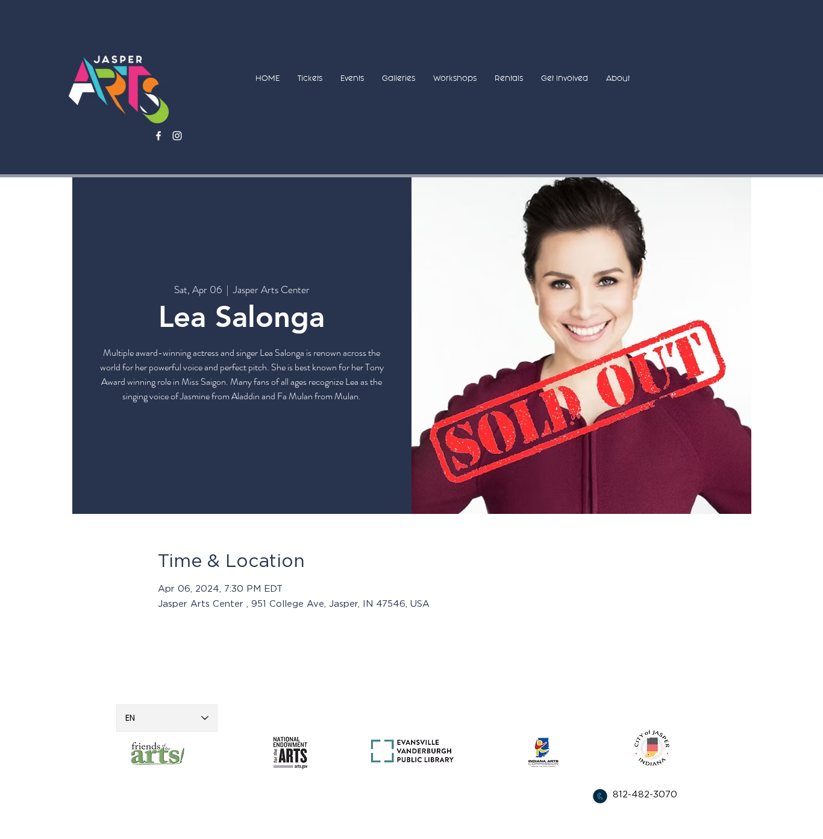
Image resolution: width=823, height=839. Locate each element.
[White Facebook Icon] (158, 136)
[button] (310, 78)
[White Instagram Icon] (177, 136)
